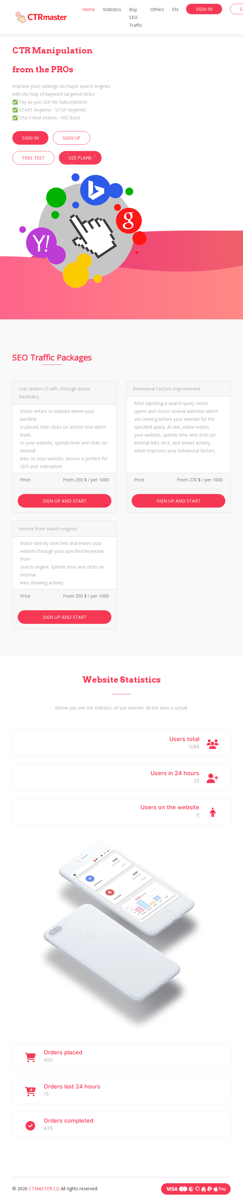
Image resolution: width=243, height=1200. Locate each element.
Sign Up (71, 138)
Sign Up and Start (65, 501)
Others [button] (157, 9)
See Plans (80, 158)
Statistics (112, 9)
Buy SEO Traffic (135, 17)
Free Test (33, 158)
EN (175, 9)
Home (88, 9)
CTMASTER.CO (45, 1188)
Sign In (204, 9)
